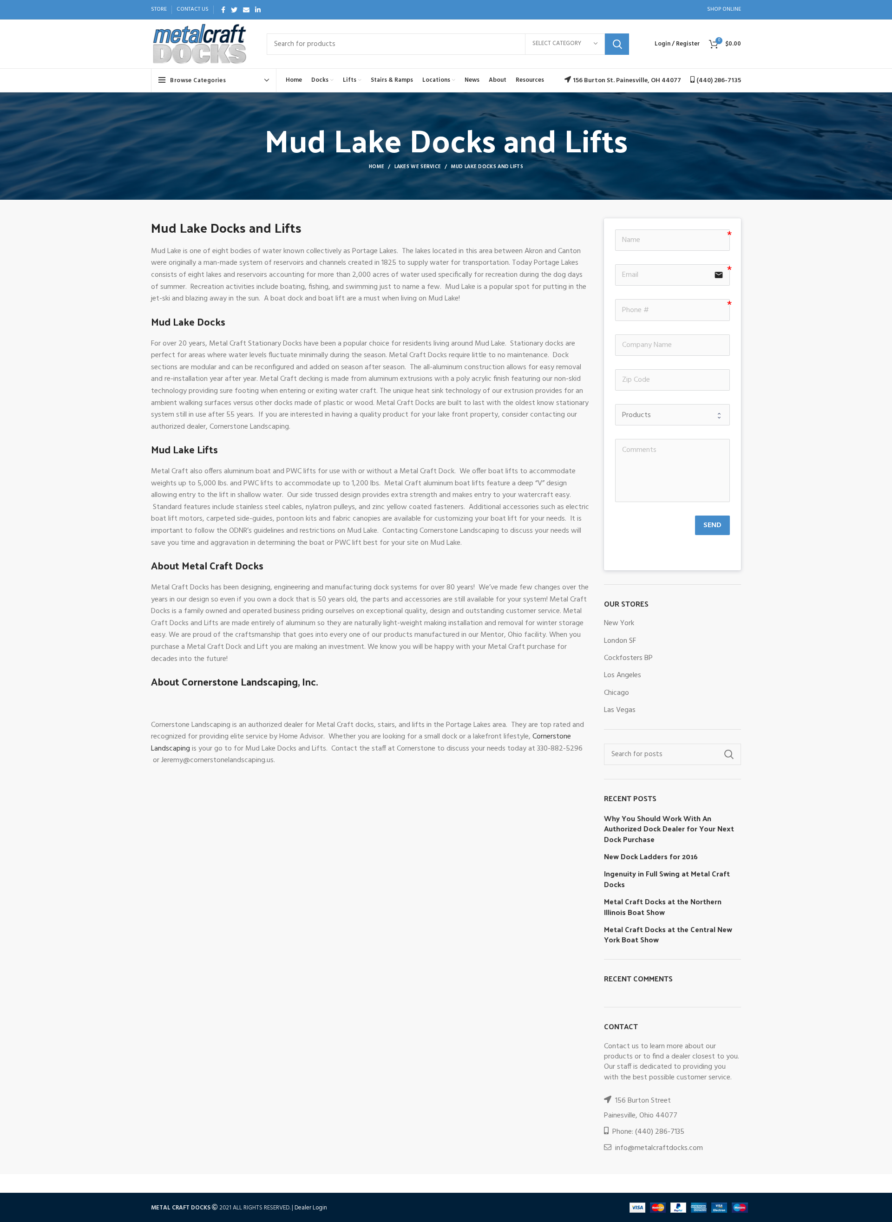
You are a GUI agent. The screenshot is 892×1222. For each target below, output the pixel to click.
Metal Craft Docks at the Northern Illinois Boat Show (662, 906)
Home (376, 166)
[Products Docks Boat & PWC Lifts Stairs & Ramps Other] (672, 414)
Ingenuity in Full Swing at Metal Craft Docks (667, 879)
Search (617, 44)
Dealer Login (311, 1208)
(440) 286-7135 (659, 1132)
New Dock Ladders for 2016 (651, 856)
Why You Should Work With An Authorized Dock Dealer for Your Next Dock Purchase (669, 828)
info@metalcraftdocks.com (659, 1148)
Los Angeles (622, 675)
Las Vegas (620, 710)
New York (619, 623)
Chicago (616, 693)
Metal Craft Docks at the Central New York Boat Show (668, 934)
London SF (620, 641)
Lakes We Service (417, 167)
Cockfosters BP (628, 658)
